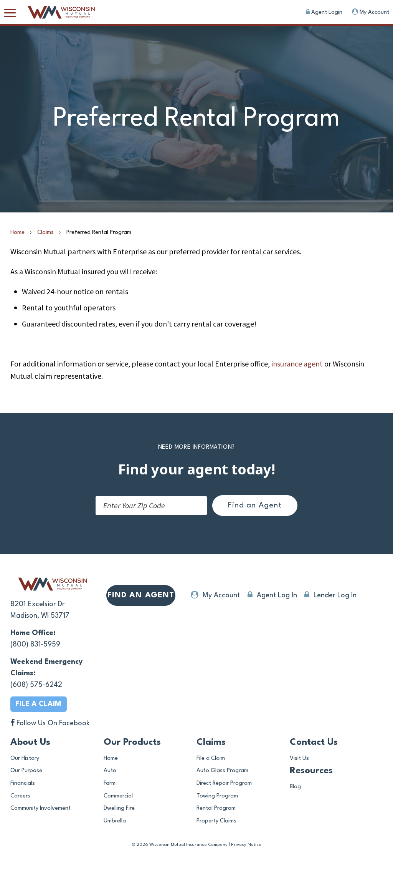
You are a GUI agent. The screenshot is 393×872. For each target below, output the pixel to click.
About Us (30, 742)
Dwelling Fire (119, 808)
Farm (110, 783)
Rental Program (216, 808)
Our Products (132, 742)
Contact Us (314, 742)
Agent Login (326, 12)
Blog (295, 787)
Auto (110, 771)
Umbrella (115, 821)
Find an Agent (255, 505)
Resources (311, 771)
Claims (45, 232)
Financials (22, 783)
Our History (24, 758)
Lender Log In (334, 595)
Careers (20, 796)
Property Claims (216, 821)
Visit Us (299, 758)
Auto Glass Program (222, 771)
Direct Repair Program (224, 783)
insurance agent (297, 363)
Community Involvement (40, 808)
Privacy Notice (246, 845)
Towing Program (217, 796)
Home (17, 232)
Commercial (118, 796)
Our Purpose (26, 771)
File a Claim (210, 758)
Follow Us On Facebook (52, 723)
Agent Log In (276, 595)
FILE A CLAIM (38, 704)
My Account (373, 12)
